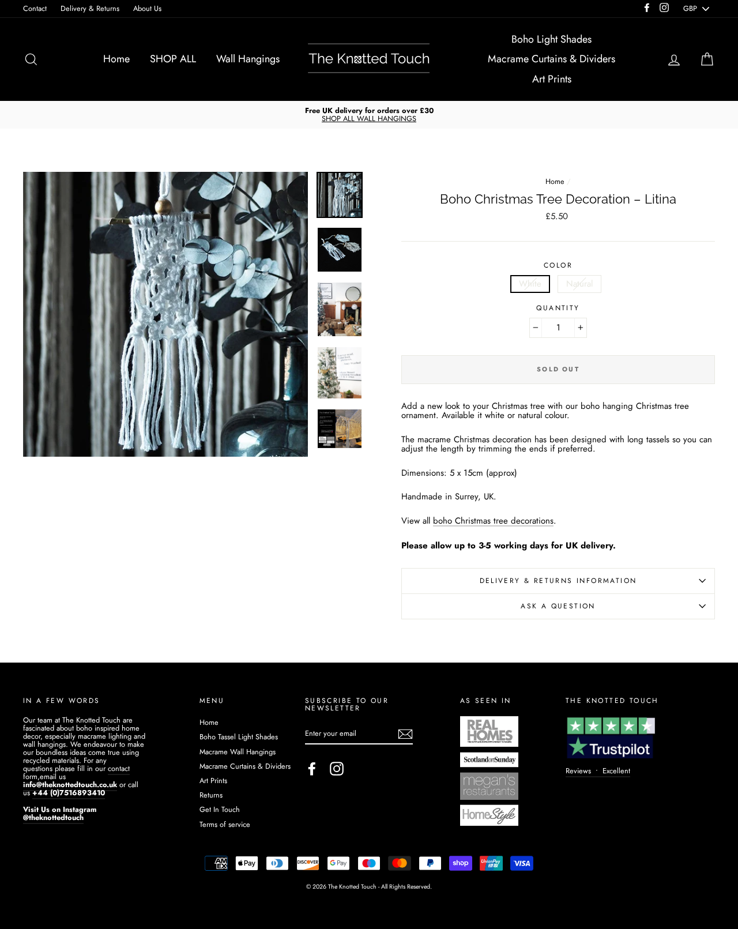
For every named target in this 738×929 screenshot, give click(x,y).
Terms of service (224, 824)
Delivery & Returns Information (558, 581)
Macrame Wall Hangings (237, 751)
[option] (369, 115)
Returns (211, 794)
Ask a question (558, 606)
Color (558, 265)
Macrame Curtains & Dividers (551, 58)
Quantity (557, 308)
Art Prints (551, 79)
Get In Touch (219, 809)
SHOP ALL (173, 58)
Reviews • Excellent (598, 770)
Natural (579, 283)
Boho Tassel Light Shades (238, 736)
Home (116, 58)
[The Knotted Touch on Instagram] (337, 769)
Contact (35, 8)
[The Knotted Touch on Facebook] (312, 769)
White (530, 283)
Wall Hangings (248, 58)
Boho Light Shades (551, 39)
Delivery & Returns (90, 8)
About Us (147, 8)
